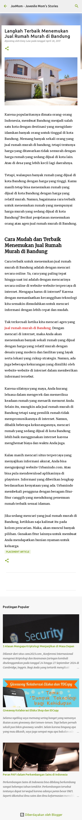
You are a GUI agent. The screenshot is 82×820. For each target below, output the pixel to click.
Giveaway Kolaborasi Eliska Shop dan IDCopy (31, 710)
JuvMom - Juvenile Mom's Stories (34, 6)
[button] (7, 48)
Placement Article (17, 552)
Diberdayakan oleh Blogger (43, 814)
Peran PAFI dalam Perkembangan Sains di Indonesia (35, 774)
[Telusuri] (76, 6)
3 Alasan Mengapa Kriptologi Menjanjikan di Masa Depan (38, 646)
